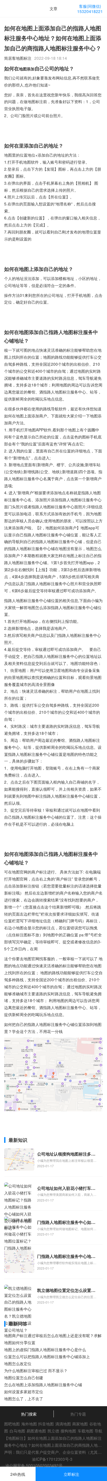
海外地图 (29, 1423)
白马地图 (17, 1430)
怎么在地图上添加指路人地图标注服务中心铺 (43, 1384)
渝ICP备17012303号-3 (52, 1459)
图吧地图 (12, 1423)
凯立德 (53, 1430)
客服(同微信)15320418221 (90, 8)
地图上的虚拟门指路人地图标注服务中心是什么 (45, 1349)
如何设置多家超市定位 (23, 1391)
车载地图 (85, 1430)
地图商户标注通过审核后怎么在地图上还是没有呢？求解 (53, 1335)
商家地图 (80, 1423)
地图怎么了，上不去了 (23, 1398)
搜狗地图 (68, 1430)
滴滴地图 (63, 1423)
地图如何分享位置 (19, 1342)
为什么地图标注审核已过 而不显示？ (36, 1370)
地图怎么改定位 (17, 1363)
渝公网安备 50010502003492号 (34, 1465)
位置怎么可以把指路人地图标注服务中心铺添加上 (47, 1356)
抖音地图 (46, 1423)
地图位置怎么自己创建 (23, 1377)
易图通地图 (36, 1430)
